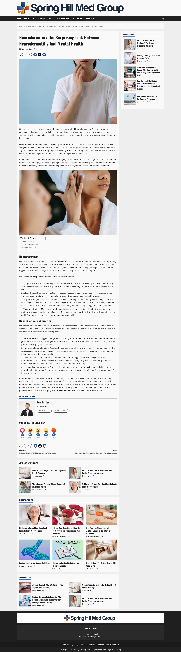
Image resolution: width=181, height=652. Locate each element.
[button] (21, 54)
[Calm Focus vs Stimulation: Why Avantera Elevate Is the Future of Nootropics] (101, 515)
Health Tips (28, 18)
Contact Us (90, 18)
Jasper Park (37, 590)
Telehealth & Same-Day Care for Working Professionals (130, 99)
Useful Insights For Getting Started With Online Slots (101, 564)
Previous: (37, 451)
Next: (96, 451)
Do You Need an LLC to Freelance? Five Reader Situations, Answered (75, 473)
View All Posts (60, 411)
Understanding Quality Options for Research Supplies (65, 564)
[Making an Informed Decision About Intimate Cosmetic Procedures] (34, 515)
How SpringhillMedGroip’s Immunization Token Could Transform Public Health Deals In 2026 (130, 85)
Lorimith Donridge (60, 536)
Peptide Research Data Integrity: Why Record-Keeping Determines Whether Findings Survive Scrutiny (25, 601)
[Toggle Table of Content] (42, 238)
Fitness (50, 18)
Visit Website (44, 411)
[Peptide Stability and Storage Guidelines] (34, 550)
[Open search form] (163, 19)
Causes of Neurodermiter (32, 244)
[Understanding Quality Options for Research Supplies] (68, 550)
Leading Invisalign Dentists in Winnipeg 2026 (130, 58)
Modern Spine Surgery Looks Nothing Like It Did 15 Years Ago (25, 473)
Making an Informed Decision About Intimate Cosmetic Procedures (75, 487)
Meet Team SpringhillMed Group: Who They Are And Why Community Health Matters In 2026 (130, 72)
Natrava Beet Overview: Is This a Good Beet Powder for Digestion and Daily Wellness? (66, 531)
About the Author (29, 247)
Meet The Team (78, 18)
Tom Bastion (26, 49)
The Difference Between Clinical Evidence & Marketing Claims (25, 487)
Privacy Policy (72, 645)
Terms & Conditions (87, 645)
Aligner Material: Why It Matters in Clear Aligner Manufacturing (25, 587)
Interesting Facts (63, 18)
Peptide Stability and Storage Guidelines (34, 563)
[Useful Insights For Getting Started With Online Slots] (101, 550)
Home (19, 18)
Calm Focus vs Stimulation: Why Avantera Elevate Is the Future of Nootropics (98, 531)
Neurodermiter (28, 241)
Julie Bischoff (81, 153)
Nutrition (41, 18)
